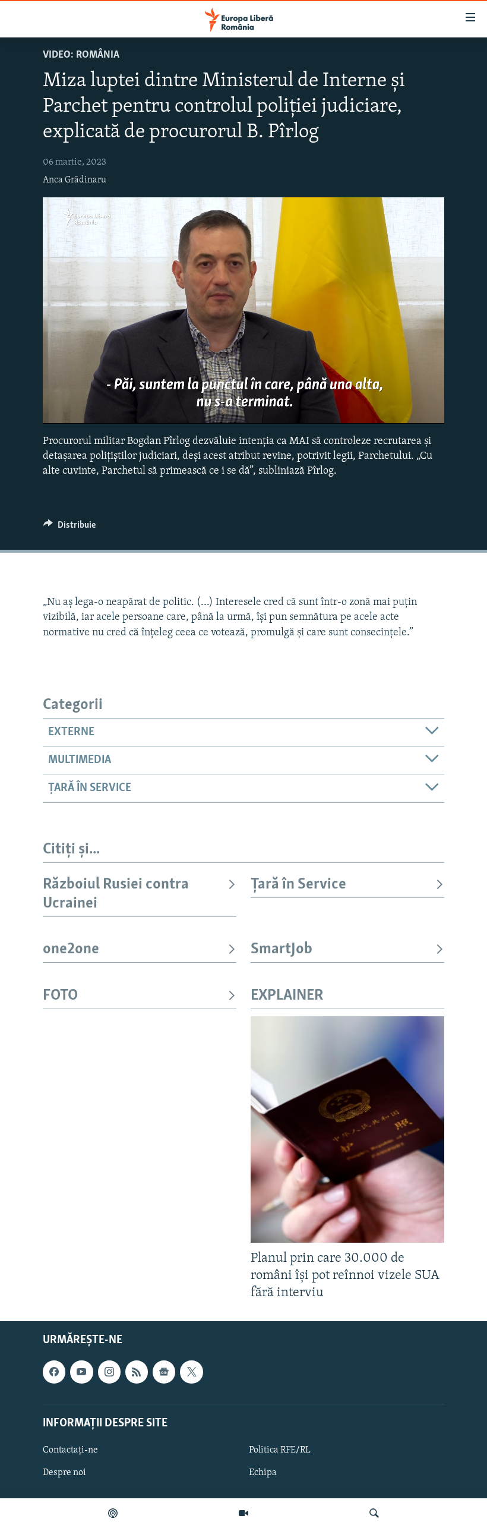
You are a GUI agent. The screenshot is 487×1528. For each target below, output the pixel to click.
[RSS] (136, 1371)
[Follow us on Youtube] (81, 1371)
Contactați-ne (70, 1449)
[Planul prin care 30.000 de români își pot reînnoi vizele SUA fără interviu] (347, 1129)
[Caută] (374, 1513)
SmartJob (281, 949)
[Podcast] (113, 1513)
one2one (71, 949)
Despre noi (64, 1472)
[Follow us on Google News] (164, 1371)
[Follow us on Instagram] (109, 1371)
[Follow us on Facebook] (54, 1371)
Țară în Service (298, 885)
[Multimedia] (243, 1513)
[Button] (69, 527)
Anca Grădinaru (74, 180)
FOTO (60, 996)
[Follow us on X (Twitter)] (191, 1371)
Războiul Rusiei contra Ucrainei (116, 894)
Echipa (263, 1472)
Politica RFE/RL (280, 1449)
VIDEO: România (81, 55)
